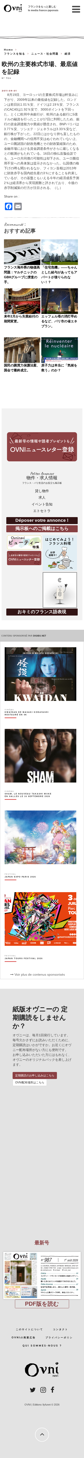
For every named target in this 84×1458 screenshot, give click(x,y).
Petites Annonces (42, 477)
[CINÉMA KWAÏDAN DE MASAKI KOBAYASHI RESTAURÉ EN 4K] (29, 722)
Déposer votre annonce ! (41, 520)
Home (8, 49)
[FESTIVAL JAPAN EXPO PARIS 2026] (20, 885)
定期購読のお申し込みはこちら (34, 1075)
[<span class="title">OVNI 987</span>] (42, 1251)
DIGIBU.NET (39, 636)
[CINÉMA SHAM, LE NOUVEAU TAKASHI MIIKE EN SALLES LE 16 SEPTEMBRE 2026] (29, 803)
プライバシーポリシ (59, 1337)
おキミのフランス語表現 (42, 611)
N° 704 (6, 78)
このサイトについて (29, 1329)
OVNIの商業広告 (23, 1337)
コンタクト (60, 1329)
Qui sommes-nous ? (42, 1345)
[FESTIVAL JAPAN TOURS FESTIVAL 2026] (24, 966)
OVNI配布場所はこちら (29, 1082)
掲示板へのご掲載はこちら (42, 528)
